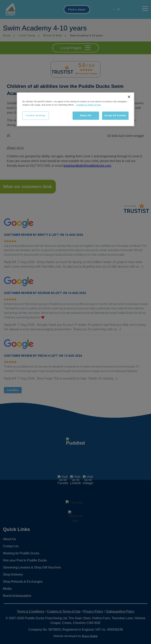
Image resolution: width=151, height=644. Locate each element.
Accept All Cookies (115, 115)
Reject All (85, 115)
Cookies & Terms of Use (88, 105)
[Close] (129, 96)
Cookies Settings (35, 115)
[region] (75, 109)
